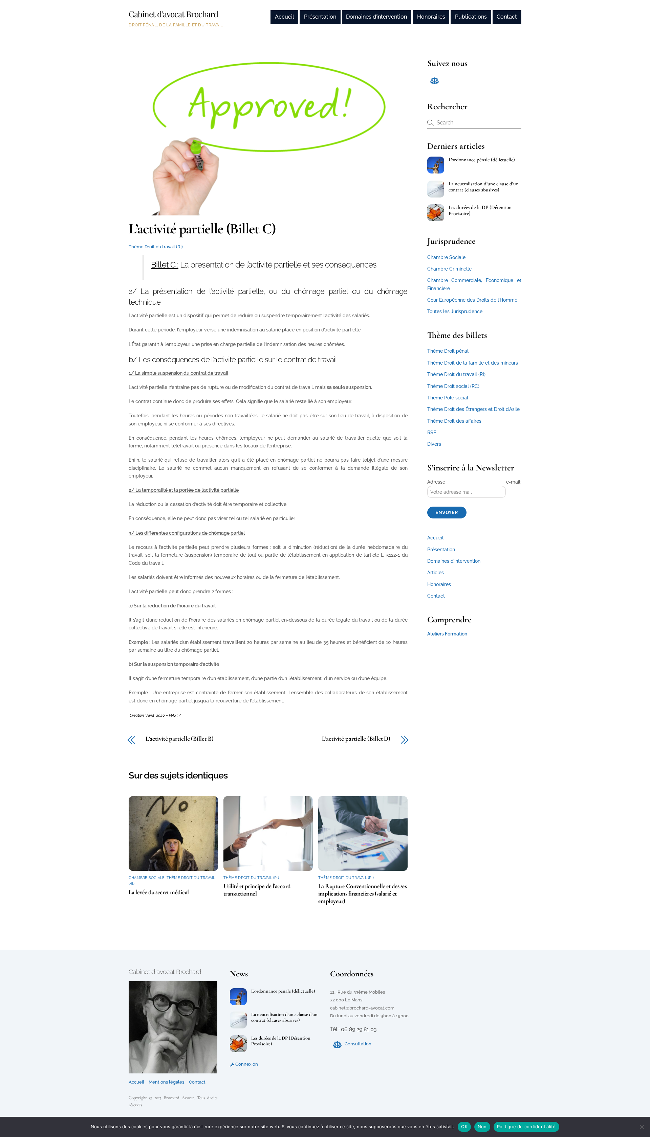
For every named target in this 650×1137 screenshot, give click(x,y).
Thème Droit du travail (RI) (156, 246)
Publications (471, 17)
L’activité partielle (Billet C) (202, 228)
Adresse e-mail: (474, 482)
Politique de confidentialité (526, 1126)
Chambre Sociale (147, 878)
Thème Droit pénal (448, 351)
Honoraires (431, 17)
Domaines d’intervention (376, 17)
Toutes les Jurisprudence (454, 311)
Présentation (320, 17)
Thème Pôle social (447, 397)
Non (482, 1126)
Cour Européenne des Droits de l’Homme (472, 300)
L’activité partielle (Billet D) (356, 739)
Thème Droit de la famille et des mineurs (472, 363)
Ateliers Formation (447, 633)
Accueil (284, 17)
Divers (434, 444)
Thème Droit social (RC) (453, 386)
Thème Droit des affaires (454, 421)
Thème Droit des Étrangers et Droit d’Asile (473, 409)
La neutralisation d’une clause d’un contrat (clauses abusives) (484, 187)
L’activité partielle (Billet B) (179, 739)
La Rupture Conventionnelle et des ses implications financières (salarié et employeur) (362, 893)
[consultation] (434, 80)
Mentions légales (166, 1082)
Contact (507, 17)
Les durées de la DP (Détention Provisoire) (480, 210)
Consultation (357, 1043)
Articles (435, 572)
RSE (431, 432)
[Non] (641, 1126)
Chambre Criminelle (449, 269)
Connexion (246, 1064)
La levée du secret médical (159, 892)
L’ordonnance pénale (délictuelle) (482, 160)
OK (464, 1126)
